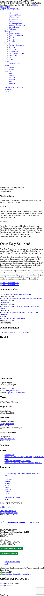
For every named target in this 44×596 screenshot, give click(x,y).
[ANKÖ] (6, 585)
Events (11, 67)
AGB (6, 499)
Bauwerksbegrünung (16, 45)
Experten (12, 37)
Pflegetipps (13, 49)
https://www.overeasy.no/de (16, 393)
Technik (12, 47)
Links (11, 57)
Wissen (7, 43)
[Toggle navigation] (19, 9)
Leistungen (8, 13)
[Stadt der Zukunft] (15, 574)
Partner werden (14, 33)
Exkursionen (13, 19)
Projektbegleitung (15, 23)
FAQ (11, 59)
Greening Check (15, 15)
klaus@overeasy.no (7, 424)
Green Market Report (16, 53)
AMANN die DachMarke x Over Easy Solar (16, 294)
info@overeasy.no (12, 391)
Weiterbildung (14, 17)
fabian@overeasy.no (7, 439)
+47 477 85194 (8, 388)
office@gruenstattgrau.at (8, 513)
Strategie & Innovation (17, 25)
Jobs (10, 81)
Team (11, 73)
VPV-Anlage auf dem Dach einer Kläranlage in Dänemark (21, 298)
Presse (11, 69)
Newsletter (8, 89)
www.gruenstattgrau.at (8, 511)
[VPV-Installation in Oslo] (9, 283)
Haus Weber (4, 302)
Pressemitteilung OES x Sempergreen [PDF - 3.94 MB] (22, 474)
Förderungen (13, 51)
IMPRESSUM (5, 507)
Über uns (8, 71)
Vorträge (12, 21)
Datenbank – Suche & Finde (15, 87)
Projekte (12, 39)
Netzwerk (8, 31)
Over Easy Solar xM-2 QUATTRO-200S (15, 332)
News (7, 65)
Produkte (12, 41)
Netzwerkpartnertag (16, 35)
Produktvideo (9, 455)
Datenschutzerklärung (12, 497)
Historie (12, 77)
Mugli (7, 61)
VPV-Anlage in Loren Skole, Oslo (12, 318)
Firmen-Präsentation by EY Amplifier (18, 461)
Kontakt (12, 83)
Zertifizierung (14, 27)
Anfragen (12, 29)
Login (7, 91)
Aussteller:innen (15, 63)
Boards (11, 75)
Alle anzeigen (5, 323)
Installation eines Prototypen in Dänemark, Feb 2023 (23, 463)
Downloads (13, 55)
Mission (12, 79)
